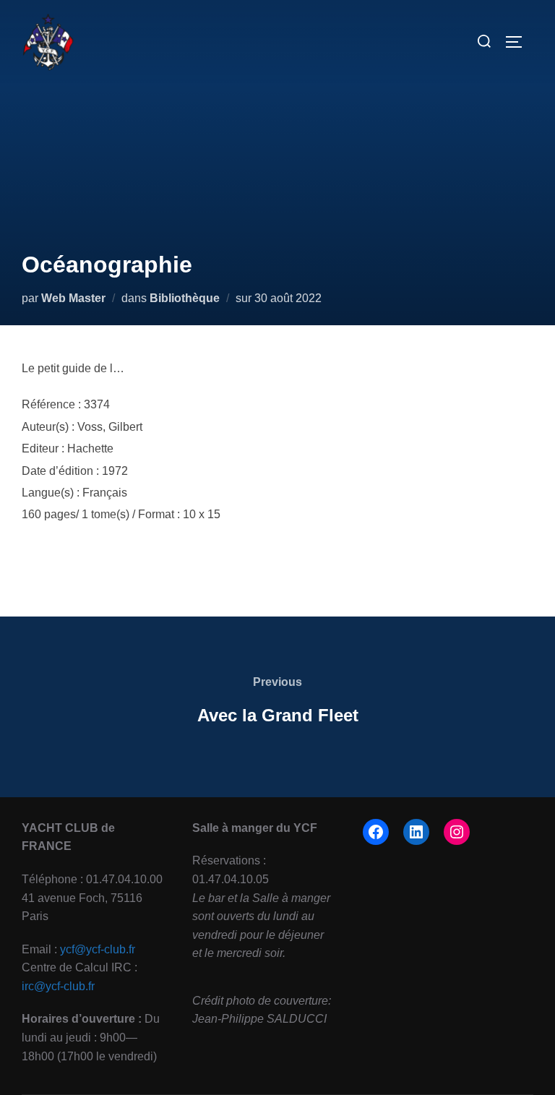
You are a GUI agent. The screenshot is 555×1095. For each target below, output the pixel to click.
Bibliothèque (185, 298)
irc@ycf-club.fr (58, 986)
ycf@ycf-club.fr (97, 949)
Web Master (73, 298)
